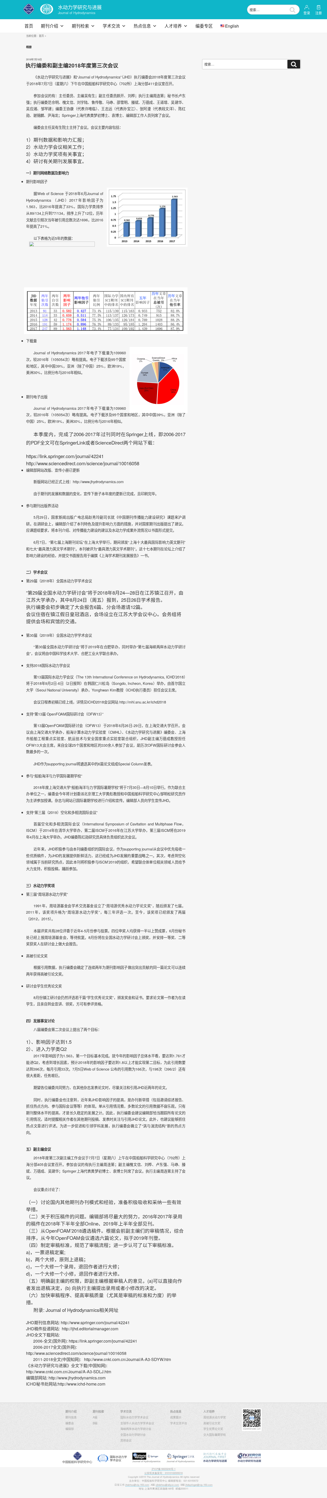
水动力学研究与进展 (80, 7)
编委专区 (204, 26)
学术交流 (111, 26)
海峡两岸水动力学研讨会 (135, 1429)
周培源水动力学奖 (214, 1417)
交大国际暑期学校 (214, 1435)
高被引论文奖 (211, 1423)
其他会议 (126, 1440)
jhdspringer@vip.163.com (199, 1484)
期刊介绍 (49, 26)
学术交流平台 (178, 1423)
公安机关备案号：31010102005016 (163, 1473)
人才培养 (173, 26)
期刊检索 (80, 26)
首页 (29, 26)
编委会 (69, 1423)
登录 (306, 12)
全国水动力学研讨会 (133, 1435)
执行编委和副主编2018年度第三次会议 (72, 65)
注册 (318, 12)
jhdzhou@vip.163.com (137, 1484)
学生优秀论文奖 (213, 1429)
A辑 (95, 1417)
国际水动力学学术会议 (134, 1417)
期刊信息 (71, 1417)
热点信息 (142, 26)
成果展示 (175, 1417)
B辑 (95, 1423)
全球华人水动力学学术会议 (137, 1423)
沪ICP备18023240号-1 (163, 1469)
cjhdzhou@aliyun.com (167, 1484)
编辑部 (69, 1429)
